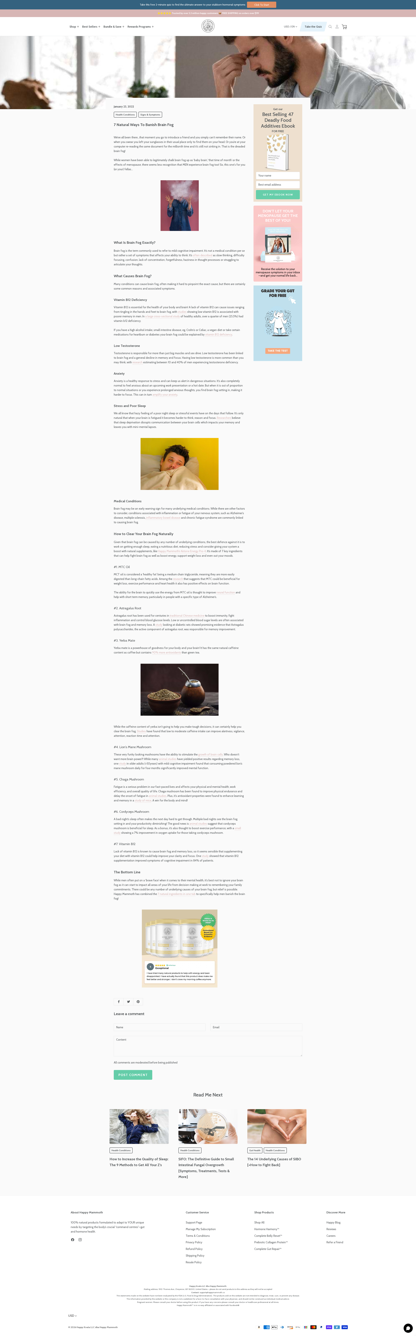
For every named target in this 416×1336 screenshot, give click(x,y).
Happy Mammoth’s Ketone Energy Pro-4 (182, 551)
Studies (141, 731)
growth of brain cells (210, 754)
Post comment (133, 1075)
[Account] (337, 26)
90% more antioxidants (166, 652)
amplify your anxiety (165, 394)
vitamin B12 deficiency (218, 334)
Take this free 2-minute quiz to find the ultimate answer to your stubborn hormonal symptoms (204, 4)
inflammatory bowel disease (162, 517)
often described (202, 255)
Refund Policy (194, 1249)
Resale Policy (194, 1262)
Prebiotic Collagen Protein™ (271, 1242)
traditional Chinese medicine (186, 615)
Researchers (224, 417)
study (159, 624)
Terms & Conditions (198, 1235)
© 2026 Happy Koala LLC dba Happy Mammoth (93, 1327)
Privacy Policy (194, 1242)
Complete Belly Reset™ (268, 1235)
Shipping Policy (195, 1255)
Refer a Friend (334, 1242)
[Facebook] (73, 1240)
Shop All (259, 1222)
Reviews (331, 1229)
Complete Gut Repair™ (267, 1249)
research (137, 362)
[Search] (330, 26)
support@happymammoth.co (212, 1292)
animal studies (167, 759)
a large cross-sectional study (162, 316)
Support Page (194, 1222)
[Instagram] (80, 1240)
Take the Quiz (313, 26)
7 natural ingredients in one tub (176, 894)
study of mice (143, 800)
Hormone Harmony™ (266, 1229)
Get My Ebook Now (278, 194)
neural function (225, 592)
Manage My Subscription (201, 1229)
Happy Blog (333, 1222)
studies (182, 311)
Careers (331, 1235)
